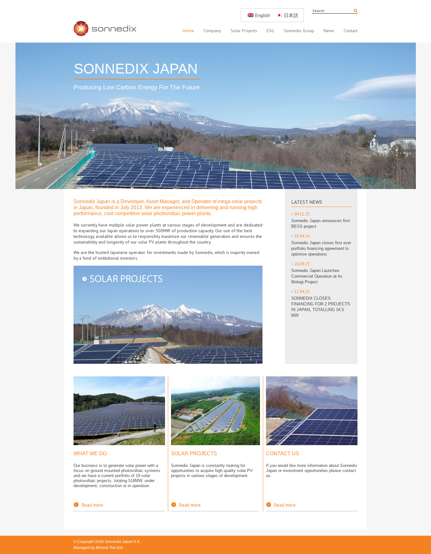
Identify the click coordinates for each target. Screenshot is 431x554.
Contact (350, 30)
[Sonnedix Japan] (108, 21)
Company (212, 30)
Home (188, 30)
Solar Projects (244, 30)
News (329, 30)
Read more (88, 505)
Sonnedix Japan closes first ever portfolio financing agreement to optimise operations (321, 248)
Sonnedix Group (299, 30)
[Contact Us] (311, 443)
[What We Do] (119, 443)
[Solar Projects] (215, 443)
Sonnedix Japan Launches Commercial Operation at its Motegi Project (316, 276)
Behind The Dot (109, 547)
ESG (270, 30)
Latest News (306, 202)
